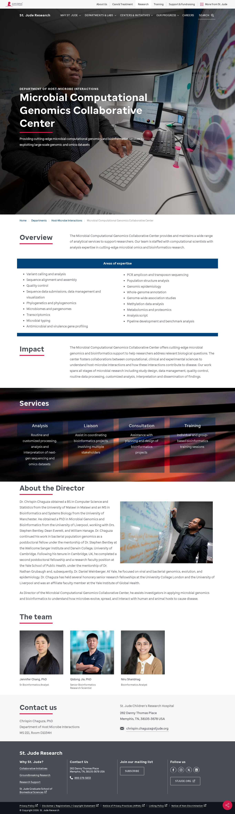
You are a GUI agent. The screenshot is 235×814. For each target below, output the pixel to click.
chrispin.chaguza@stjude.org (147, 728)
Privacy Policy (27, 805)
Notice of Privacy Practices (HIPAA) (122, 805)
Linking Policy (156, 805)
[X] (189, 770)
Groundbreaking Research (35, 775)
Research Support (30, 782)
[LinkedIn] (196, 770)
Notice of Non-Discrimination (187, 805)
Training (159, 4)
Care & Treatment (122, 4)
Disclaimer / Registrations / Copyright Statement (68, 805)
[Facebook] (173, 770)
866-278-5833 (82, 778)
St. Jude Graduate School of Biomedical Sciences (36, 790)
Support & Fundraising (182, 4)
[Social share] (227, 805)
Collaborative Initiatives (33, 768)
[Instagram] (181, 770)
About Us (102, 4)
